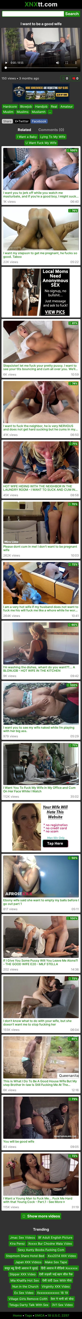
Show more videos (43, 1216)
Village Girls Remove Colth (28, 1299)
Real (54, 106)
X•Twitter (22, 121)
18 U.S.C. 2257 (58, 1315)
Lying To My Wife (52, 137)
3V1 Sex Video (62, 1305)
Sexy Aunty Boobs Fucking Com (41, 1250)
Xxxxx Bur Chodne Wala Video (50, 1243)
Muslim (8, 112)
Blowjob (26, 106)
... (50, 112)
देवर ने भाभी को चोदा (62, 1299)
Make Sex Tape (56, 1262)
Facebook (39, 121)
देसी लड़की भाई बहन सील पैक (56, 1274)
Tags (28, 1315)
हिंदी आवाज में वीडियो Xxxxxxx (59, 1268)
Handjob (41, 106)
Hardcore (10, 106)
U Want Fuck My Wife (41, 143)
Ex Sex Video (24, 1292)
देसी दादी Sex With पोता (57, 1280)
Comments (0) (51, 129)
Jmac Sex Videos (22, 1237)
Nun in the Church (25, 1286)
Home (17, 1315)
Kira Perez (17, 1243)
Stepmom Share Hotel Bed (25, 1256)
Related (24, 129)
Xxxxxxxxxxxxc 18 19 (52, 1292)
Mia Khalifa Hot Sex (24, 1280)
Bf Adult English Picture (55, 1237)
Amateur (66, 106)
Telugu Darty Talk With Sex (28, 1305)
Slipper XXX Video (23, 1274)
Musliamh (38, 112)
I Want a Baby (27, 137)
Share (7, 121)
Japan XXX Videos (28, 1262)
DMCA (40, 1315)
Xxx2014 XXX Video (62, 1256)
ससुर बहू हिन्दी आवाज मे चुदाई (21, 1268)
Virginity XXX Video (56, 1286)
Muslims (22, 112)
